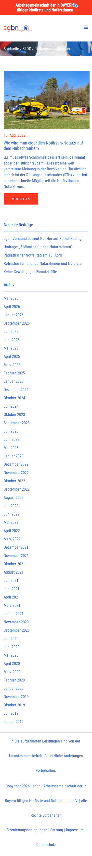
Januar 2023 (14, 456)
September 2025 (17, 323)
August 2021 (14, 572)
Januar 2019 (14, 721)
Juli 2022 (11, 506)
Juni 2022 (11, 514)
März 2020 (12, 672)
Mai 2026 (11, 298)
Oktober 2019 (14, 705)
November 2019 (16, 696)
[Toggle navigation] (86, 27)
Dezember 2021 (16, 547)
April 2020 (12, 663)
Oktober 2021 (14, 564)
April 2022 (12, 530)
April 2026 (12, 306)
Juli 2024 (11, 406)
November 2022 (16, 472)
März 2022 (12, 539)
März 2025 (12, 364)
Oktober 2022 (14, 481)
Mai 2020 (11, 655)
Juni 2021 (11, 589)
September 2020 (17, 630)
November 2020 (16, 622)
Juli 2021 (11, 580)
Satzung (56, 830)
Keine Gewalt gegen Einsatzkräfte (30, 271)
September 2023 (17, 423)
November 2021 (16, 555)
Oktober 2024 (14, 398)
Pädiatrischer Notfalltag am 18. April (33, 255)
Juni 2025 (11, 340)
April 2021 (12, 597)
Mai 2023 (11, 447)
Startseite (11, 48)
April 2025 (12, 356)
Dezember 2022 (16, 464)
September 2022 (17, 489)
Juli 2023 (11, 431)
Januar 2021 (14, 613)
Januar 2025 (14, 381)
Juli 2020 (11, 638)
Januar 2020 (14, 688)
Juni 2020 (11, 647)
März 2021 (12, 605)
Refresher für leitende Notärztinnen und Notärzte (43, 263)
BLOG (27, 48)
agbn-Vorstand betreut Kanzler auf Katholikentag (42, 238)
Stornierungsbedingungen (27, 830)
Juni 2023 (11, 439)
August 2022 (14, 497)
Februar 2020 (14, 680)
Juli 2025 (11, 331)
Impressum (74, 830)
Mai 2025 (11, 348)
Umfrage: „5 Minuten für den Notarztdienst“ (38, 247)
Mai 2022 (11, 522)
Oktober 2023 (14, 414)
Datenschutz (46, 844)
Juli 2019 (11, 713)
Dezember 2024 (16, 389)
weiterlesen (21, 199)
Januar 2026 (14, 315)
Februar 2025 (14, 373)
